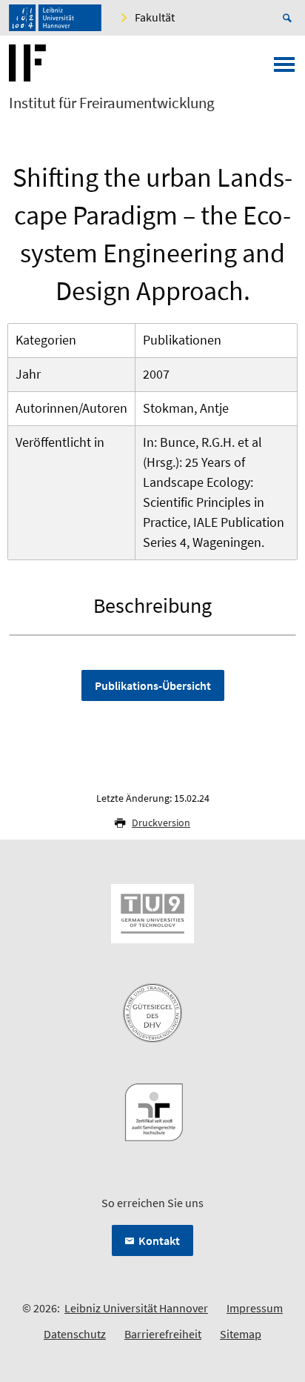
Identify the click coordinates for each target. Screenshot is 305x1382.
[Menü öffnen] (284, 68)
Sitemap (240, 1333)
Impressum (255, 1307)
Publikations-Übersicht (153, 685)
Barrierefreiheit (162, 1333)
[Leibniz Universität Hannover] (55, 17)
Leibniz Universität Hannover (136, 1307)
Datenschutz (75, 1333)
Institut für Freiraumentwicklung (112, 103)
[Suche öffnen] (289, 18)
